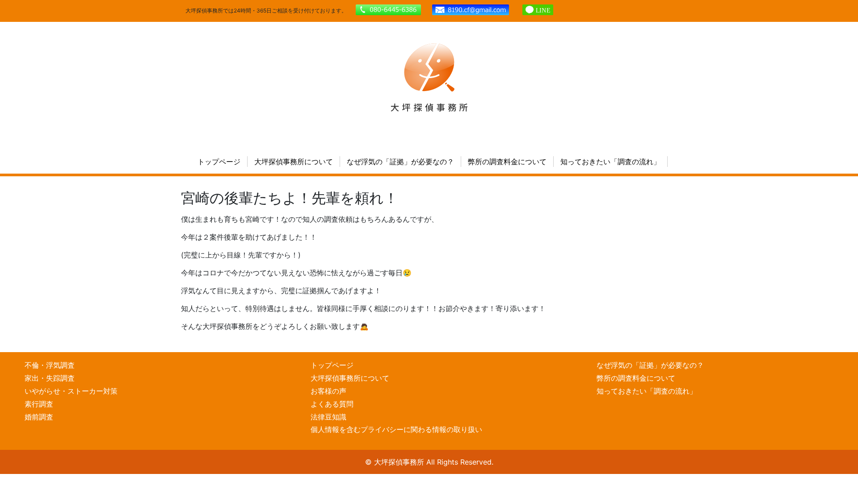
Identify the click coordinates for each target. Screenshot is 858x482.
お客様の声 (328, 390)
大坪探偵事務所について (293, 161)
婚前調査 (39, 416)
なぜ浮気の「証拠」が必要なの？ (400, 161)
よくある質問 (332, 403)
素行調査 (39, 403)
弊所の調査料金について (507, 161)
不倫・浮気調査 (50, 365)
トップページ (219, 161)
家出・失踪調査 (50, 378)
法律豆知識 (328, 416)
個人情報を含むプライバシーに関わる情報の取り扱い (396, 429)
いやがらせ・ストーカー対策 (71, 390)
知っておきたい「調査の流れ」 (610, 161)
